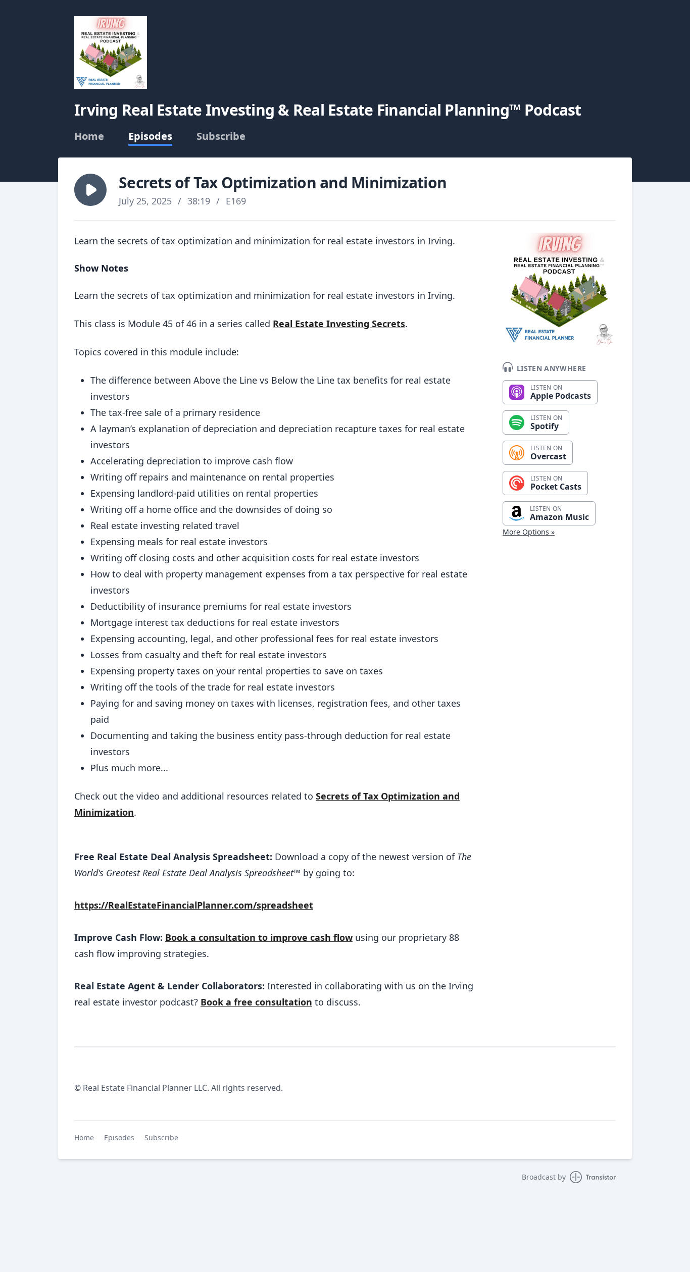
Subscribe (220, 136)
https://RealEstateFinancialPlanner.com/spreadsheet (193, 905)
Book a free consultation (256, 1002)
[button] (90, 190)
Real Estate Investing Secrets (339, 323)
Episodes (150, 136)
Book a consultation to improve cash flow (259, 937)
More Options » (529, 532)
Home (89, 136)
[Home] (110, 52)
